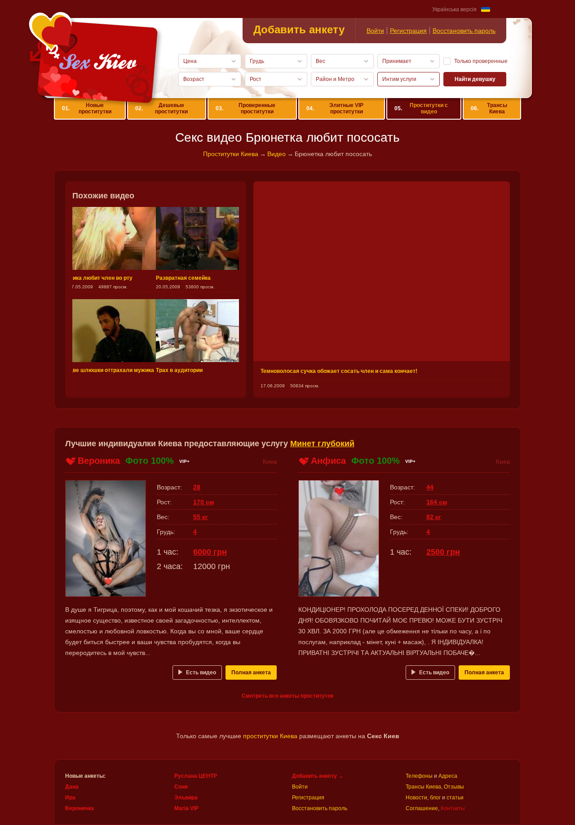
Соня (181, 787)
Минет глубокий (322, 443)
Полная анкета (251, 672)
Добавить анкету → (318, 776)
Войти (375, 30)
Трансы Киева (489, 108)
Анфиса (328, 460)
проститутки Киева (270, 736)
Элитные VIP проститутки (335, 108)
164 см (436, 502)
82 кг (433, 516)
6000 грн (210, 551)
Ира (70, 797)
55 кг (200, 516)
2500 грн (443, 551)
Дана (72, 787)
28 (196, 487)
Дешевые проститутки (161, 108)
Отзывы (454, 787)
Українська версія (454, 9)
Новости (416, 797)
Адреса (447, 776)
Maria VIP (186, 808)
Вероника (99, 460)
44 (429, 487)
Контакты (453, 808)
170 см (203, 502)
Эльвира (186, 797)
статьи (455, 797)
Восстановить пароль (464, 30)
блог (435, 797)
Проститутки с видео (421, 108)
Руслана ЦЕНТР (195, 776)
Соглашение (422, 808)
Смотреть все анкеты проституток (287, 696)
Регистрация (408, 30)
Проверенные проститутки (245, 108)
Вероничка (79, 808)
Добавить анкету (299, 29)
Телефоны (419, 776)
